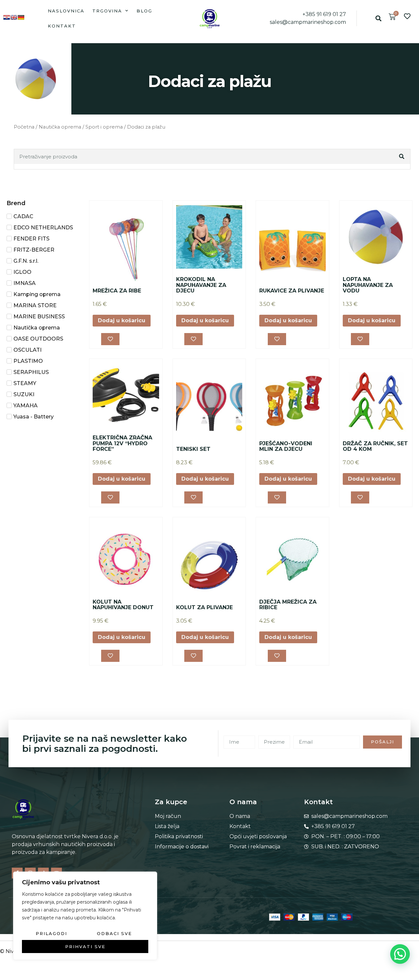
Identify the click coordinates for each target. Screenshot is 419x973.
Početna (24, 127)
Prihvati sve (85, 946)
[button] (378, 18)
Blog (144, 10)
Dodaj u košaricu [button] (121, 320)
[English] (13, 17)
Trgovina (107, 10)
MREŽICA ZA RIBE (117, 291)
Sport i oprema (104, 127)
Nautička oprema (60, 127)
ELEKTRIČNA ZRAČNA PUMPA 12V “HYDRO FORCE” (122, 443)
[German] (21, 17)
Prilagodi (51, 933)
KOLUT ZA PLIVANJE (204, 607)
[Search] (402, 156)
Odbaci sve (114, 933)
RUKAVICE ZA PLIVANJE (291, 291)
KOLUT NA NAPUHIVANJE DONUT (123, 605)
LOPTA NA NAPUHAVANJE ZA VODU (368, 285)
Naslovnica (66, 10)
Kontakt (62, 25)
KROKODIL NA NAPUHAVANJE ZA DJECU (201, 285)
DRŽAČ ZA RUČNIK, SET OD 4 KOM (375, 446)
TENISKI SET (193, 449)
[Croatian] (6, 17)
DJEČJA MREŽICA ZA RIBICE (288, 605)
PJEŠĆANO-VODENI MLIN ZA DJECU (285, 446)
